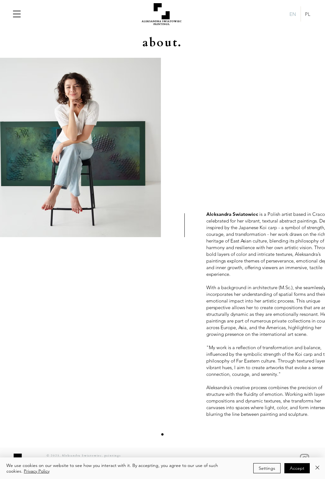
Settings (267, 468)
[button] (17, 14)
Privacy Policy (37, 471)
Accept (297, 468)
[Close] (317, 468)
